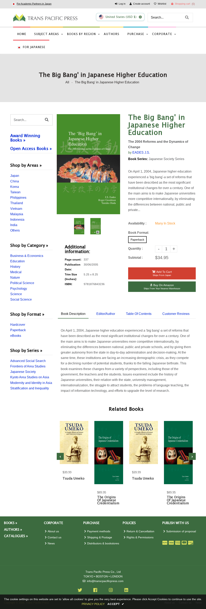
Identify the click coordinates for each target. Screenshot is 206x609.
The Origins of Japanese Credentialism (108, 500)
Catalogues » (16, 536)
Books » (10, 523)
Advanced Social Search (28, 361)
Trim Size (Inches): (71, 277)
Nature (15, 277)
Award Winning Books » (25, 138)
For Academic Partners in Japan (34, 3)
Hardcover (17, 324)
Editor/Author (105, 313)
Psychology (18, 288)
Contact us (54, 537)
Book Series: (138, 159)
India (13, 225)
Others (15, 230)
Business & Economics (26, 255)
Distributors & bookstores (103, 543)
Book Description (73, 313)
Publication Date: (72, 267)
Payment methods (98, 531)
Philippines (18, 197)
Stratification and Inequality (29, 388)
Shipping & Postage (99, 537)
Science (16, 294)
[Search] (187, 17)
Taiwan (15, 192)
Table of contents (138, 313)
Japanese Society (23, 371)
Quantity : (135, 248)
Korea (14, 186)
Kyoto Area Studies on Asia (29, 377)
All (67, 82)
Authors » (13, 529)
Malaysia (16, 214)
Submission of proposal (181, 531)
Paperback (18, 330)
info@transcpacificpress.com (105, 581)
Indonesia (17, 219)
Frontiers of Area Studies (27, 366)
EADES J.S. (141, 152)
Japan (14, 175)
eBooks (15, 335)
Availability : (137, 223)
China (14, 181)
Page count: (73, 259)
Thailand (16, 203)
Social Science (21, 299)
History (15, 266)
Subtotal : (135, 257)
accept (115, 604)
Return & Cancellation (140, 531)
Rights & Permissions (140, 537)
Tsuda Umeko (73, 478)
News (51, 543)
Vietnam (16, 208)
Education (17, 261)
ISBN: (68, 284)
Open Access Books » (31, 149)
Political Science (22, 283)
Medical (16, 272)
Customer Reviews (176, 313)
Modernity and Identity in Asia (31, 383)
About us (53, 531)
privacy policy (93, 604)
